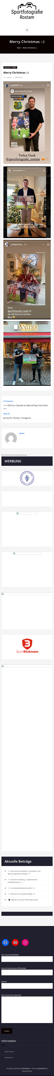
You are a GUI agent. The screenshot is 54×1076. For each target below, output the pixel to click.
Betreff (4, 982)
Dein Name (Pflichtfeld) (10, 955)
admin (9, 77)
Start (19, 48)
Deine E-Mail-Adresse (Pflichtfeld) (13, 968)
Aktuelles (18, 77)
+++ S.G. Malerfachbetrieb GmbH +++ (21, 888)
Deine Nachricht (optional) (11, 995)
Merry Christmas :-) (30, 48)
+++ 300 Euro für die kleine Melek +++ (21, 894)
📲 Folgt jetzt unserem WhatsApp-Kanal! (23, 900)
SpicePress (41, 1068)
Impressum (9, 1057)
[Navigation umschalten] (27, 30)
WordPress (26, 1068)
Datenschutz (9, 1051)
